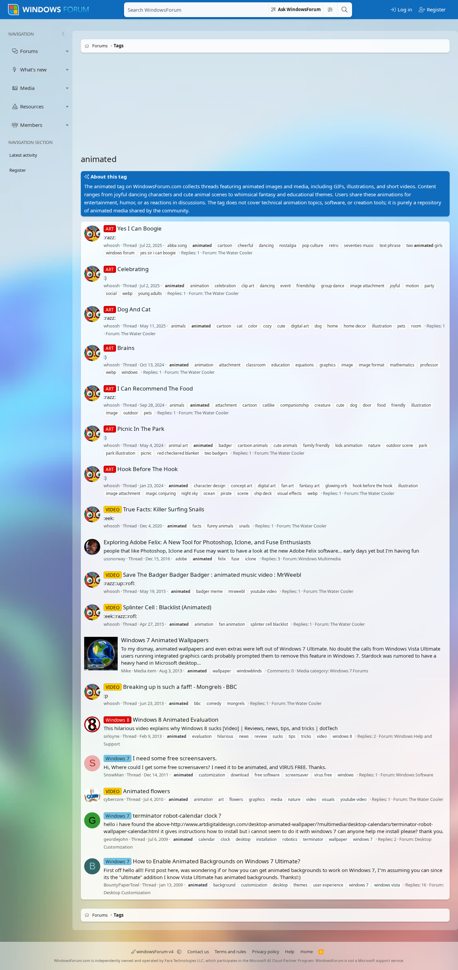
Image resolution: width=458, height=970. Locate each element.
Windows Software (414, 775)
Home (306, 952)
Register (17, 170)
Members (31, 124)
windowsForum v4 (154, 952)
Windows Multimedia (319, 559)
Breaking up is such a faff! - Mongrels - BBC (171, 687)
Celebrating (127, 269)
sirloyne (111, 736)
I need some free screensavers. (161, 758)
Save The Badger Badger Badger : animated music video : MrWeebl (203, 574)
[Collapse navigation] (63, 34)
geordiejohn (116, 839)
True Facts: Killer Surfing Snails (155, 509)
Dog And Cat (128, 309)
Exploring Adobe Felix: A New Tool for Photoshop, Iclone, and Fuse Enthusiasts (207, 542)
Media (27, 88)
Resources (32, 106)
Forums (29, 51)
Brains (120, 348)
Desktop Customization (127, 892)
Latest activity (23, 155)
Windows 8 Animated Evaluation (162, 719)
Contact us (198, 952)
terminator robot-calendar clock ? (163, 815)
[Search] (344, 10)
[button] (67, 51)
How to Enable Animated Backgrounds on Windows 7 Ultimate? (203, 861)
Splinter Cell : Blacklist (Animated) (158, 607)
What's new (33, 69)
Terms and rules (230, 952)
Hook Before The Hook (142, 469)
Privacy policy (265, 952)
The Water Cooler (235, 253)
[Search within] (330, 10)
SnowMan (114, 775)
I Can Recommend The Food (149, 388)
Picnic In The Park (135, 428)
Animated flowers (138, 791)
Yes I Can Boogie (134, 228)
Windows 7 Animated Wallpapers (165, 640)
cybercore (113, 799)
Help (289, 952)
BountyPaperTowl (121, 885)
